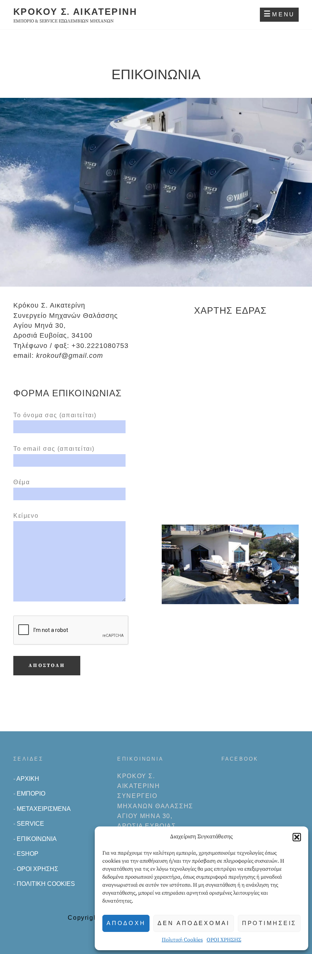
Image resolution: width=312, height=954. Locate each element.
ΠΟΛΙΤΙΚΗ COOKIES (46, 884)
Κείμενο (25, 515)
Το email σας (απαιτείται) (54, 448)
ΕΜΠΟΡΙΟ (31, 793)
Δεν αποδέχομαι (194, 923)
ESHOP (27, 853)
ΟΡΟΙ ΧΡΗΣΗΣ (224, 939)
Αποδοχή (126, 923)
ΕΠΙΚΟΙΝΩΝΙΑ (37, 839)
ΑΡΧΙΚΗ (27, 778)
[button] (297, 837)
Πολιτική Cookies (182, 939)
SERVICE (30, 823)
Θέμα (21, 482)
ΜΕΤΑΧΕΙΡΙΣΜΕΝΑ (44, 809)
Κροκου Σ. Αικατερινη (75, 11)
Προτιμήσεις (269, 923)
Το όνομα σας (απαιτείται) (55, 415)
